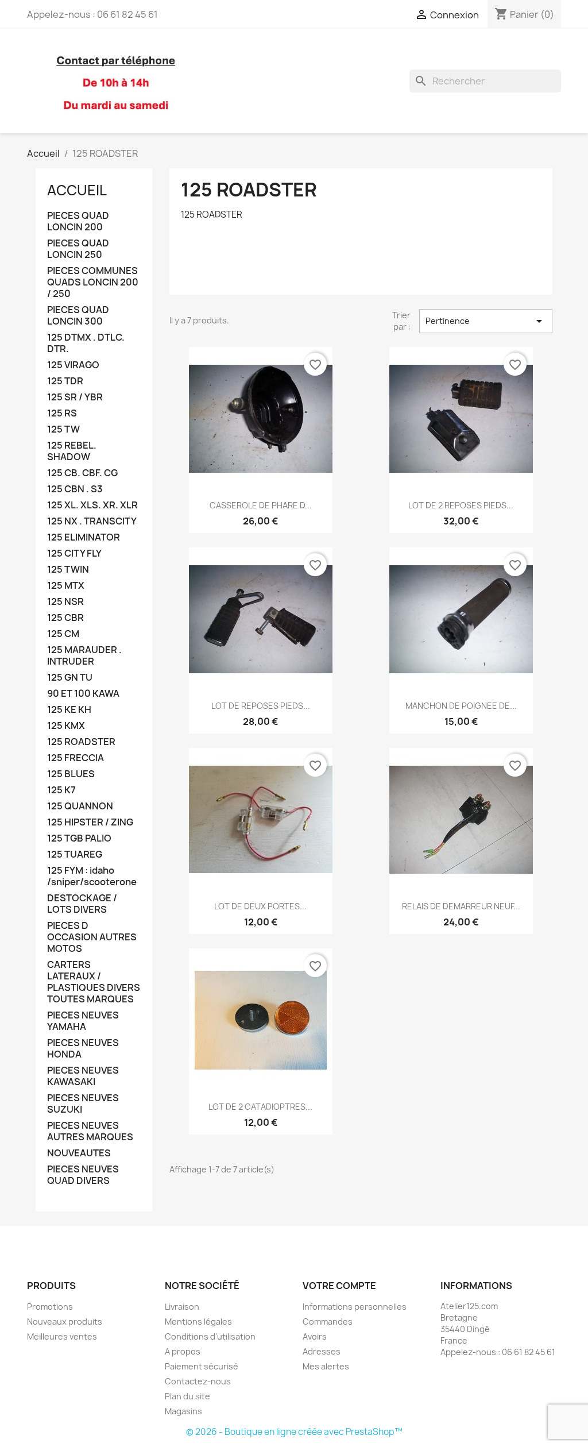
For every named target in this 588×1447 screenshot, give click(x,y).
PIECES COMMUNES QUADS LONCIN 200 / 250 (92, 282)
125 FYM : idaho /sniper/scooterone (92, 876)
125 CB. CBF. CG (82, 473)
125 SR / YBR (75, 397)
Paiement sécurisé (201, 1366)
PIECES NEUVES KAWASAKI (83, 1076)
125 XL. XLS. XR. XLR (92, 505)
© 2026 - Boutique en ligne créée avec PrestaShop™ (294, 1432)
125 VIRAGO (73, 365)
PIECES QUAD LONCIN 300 (78, 315)
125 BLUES (71, 774)
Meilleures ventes (62, 1336)
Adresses (322, 1351)
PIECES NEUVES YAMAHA (83, 1021)
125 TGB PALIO (79, 838)
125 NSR (65, 602)
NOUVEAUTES (79, 1153)
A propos (182, 1351)
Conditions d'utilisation (210, 1336)
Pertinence (485, 321)
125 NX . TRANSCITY (92, 521)
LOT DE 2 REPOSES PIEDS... (460, 505)
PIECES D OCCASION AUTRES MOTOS (92, 937)
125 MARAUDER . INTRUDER (84, 655)
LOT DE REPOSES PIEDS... (260, 705)
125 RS (62, 413)
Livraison (182, 1306)
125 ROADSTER (81, 742)
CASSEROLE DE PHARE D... (261, 505)
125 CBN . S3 (75, 489)
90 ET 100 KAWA (83, 694)
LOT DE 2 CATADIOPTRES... (260, 1106)
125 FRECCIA (75, 758)
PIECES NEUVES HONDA (83, 1048)
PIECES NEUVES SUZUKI (83, 1104)
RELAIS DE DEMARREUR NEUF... (461, 906)
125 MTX (65, 586)
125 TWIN (68, 570)
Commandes (328, 1321)
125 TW (63, 429)
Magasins (183, 1411)
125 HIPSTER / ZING (90, 822)
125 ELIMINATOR (83, 537)
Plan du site (187, 1396)
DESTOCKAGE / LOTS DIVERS (82, 904)
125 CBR (65, 618)
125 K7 (61, 790)
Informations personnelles (355, 1306)
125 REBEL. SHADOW (71, 451)
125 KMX (66, 726)
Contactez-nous (198, 1381)
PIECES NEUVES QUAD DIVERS (83, 1175)
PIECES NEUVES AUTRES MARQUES (90, 1131)
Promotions (50, 1306)
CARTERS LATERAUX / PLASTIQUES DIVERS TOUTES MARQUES (93, 982)
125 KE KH (69, 710)
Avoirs (315, 1336)
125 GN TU (69, 678)
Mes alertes (326, 1366)
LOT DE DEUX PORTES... (260, 906)
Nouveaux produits (64, 1321)
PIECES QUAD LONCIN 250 (78, 249)
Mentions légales (198, 1321)
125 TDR (65, 381)
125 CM (63, 634)
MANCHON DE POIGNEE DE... (461, 705)
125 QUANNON (80, 806)
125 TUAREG (74, 854)
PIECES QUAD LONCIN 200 (78, 221)
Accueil (77, 190)
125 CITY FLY (74, 553)
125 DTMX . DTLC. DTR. (86, 343)
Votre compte (339, 1285)
